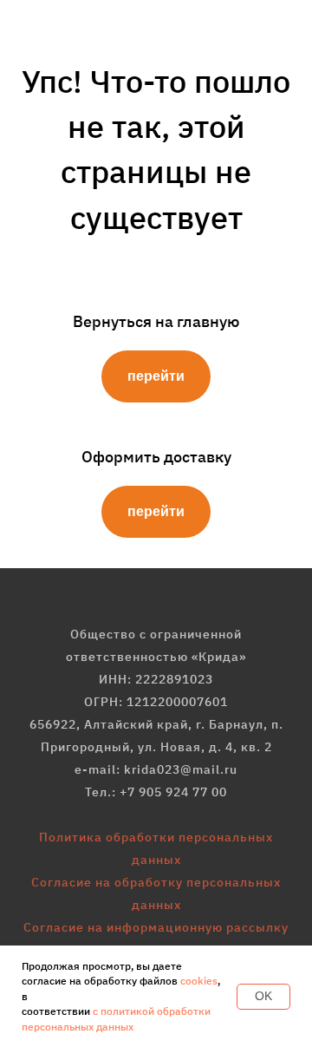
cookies (199, 980)
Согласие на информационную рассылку (156, 927)
